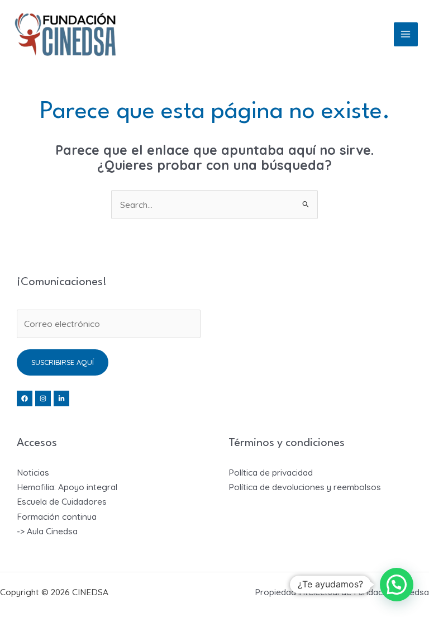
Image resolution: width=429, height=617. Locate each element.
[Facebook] (24, 398)
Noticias (33, 472)
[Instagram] (43, 398)
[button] (396, 584)
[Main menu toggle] (406, 34)
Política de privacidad (270, 472)
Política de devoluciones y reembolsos (304, 486)
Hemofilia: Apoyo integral (67, 486)
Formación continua (57, 516)
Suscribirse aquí (62, 362)
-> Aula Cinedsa (47, 531)
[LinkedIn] (61, 398)
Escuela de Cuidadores (62, 501)
